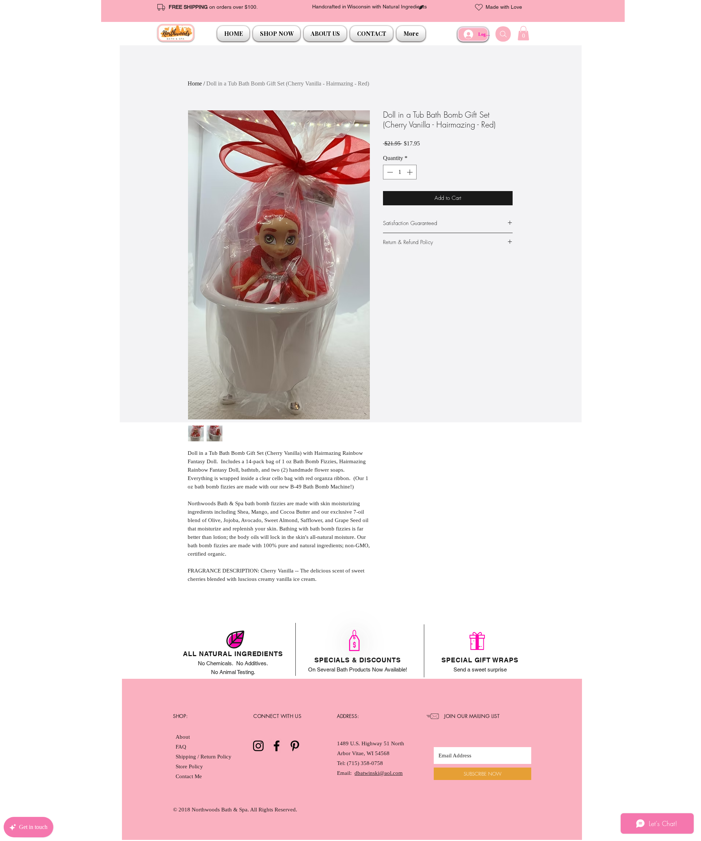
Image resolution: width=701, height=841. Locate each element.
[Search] (503, 34)
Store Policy (189, 766)
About (183, 737)
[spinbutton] (399, 172)
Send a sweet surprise (480, 669)
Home (195, 83)
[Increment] (410, 172)
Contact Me (189, 776)
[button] (276, 33)
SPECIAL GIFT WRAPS (479, 660)
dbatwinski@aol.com (379, 773)
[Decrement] (389, 172)
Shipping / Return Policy (204, 757)
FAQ (181, 747)
